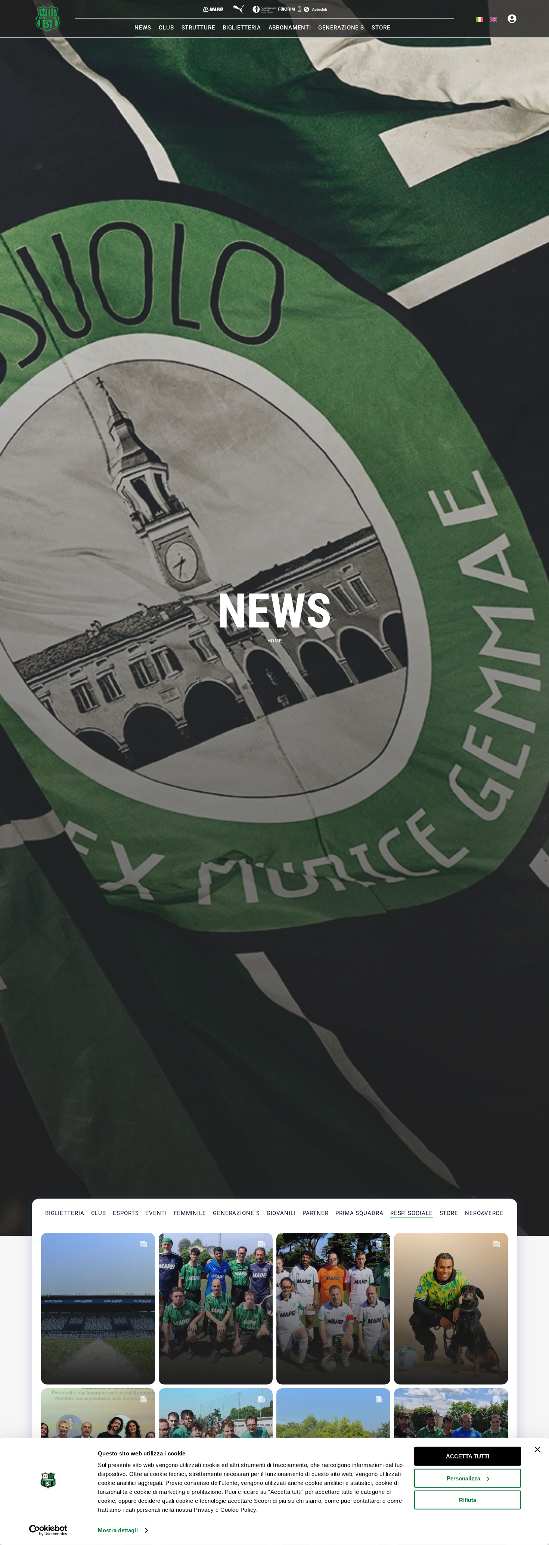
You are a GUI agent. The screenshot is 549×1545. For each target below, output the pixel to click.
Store (449, 1213)
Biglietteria (64, 1213)
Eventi (156, 1213)
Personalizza (463, 1478)
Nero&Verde (484, 1213)
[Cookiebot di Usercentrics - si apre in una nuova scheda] (48, 1530)
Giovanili (281, 1213)
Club (98, 1213)
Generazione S (236, 1213)
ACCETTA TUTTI (467, 1456)
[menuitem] (479, 19)
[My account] (512, 18)
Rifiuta (467, 1500)
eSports (126, 1213)
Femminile (190, 1213)
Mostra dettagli (118, 1530)
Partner (316, 1213)
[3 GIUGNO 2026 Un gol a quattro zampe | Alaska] (451, 1309)
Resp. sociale (411, 1213)
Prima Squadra (359, 1213)
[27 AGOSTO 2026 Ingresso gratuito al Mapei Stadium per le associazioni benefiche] (98, 1309)
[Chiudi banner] (537, 1449)
